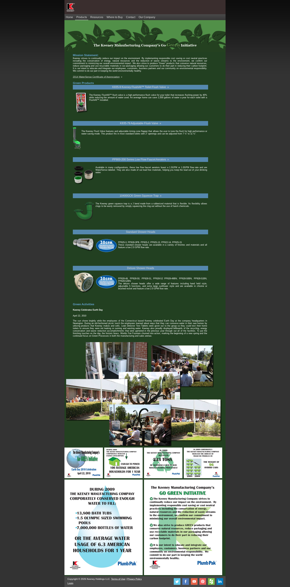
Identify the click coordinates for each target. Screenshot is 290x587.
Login (70, 583)
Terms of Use (118, 579)
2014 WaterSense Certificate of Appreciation (96, 76)
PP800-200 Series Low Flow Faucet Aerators (139, 159)
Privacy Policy (134, 579)
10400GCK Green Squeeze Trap (139, 195)
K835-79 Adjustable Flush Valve (139, 123)
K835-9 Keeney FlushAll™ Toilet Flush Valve (139, 87)
